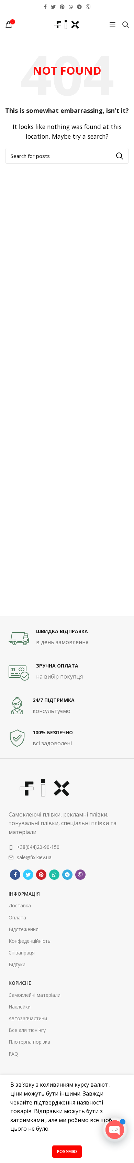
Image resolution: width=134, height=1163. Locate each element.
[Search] (125, 24)
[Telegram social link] (79, 6)
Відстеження (23, 929)
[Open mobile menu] (112, 24)
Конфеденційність (30, 941)
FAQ (13, 1053)
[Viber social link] (88, 6)
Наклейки (20, 1006)
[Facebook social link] (45, 6)
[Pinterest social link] (62, 6)
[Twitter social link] (53, 6)
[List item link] (67, 847)
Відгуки (17, 964)
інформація (24, 893)
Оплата (17, 917)
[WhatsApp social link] (71, 6)
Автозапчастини (28, 1018)
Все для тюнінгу (27, 1030)
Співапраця (22, 952)
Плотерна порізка (29, 1041)
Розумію (67, 1151)
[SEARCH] (119, 156)
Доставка (20, 905)
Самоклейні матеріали (34, 995)
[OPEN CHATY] (114, 1129)
